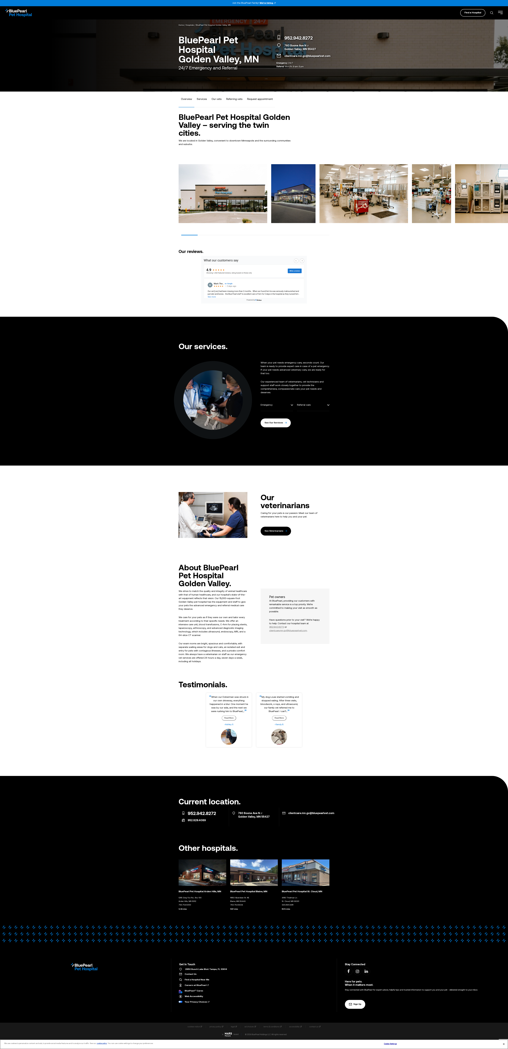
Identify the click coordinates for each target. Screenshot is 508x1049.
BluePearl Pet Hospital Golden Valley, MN (213, 25)
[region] (254, 1044)
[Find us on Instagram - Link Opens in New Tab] (357, 971)
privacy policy (215, 1027)
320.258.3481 (287, 905)
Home (181, 25)
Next (327, 193)
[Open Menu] (500, 12)
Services (202, 99)
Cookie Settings (390, 1044)
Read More (228, 718)
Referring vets (234, 99)
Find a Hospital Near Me (197, 980)
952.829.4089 (197, 820)
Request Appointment (260, 99)
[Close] (504, 1044)
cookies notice (193, 1027)
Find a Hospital (472, 13)
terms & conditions (271, 1027)
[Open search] (491, 12)
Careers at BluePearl (196, 985)
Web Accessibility (194, 996)
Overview (186, 99)
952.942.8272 (298, 38)
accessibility (294, 1027)
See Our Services (274, 423)
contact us (313, 1027)
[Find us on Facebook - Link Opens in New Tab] (348, 971)
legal (233, 1027)
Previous (181, 193)
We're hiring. (266, 3)
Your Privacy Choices (196, 1002)
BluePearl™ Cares (194, 991)
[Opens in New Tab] (228, 1034)
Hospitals (190, 25)
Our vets (217, 99)
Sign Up (357, 1004)
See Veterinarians (274, 531)
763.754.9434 (236, 905)
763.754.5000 (185, 905)
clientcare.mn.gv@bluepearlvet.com (307, 56)
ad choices (249, 1027)
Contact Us (190, 974)
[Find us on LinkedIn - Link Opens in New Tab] (366, 971)
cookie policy (102, 1043)
